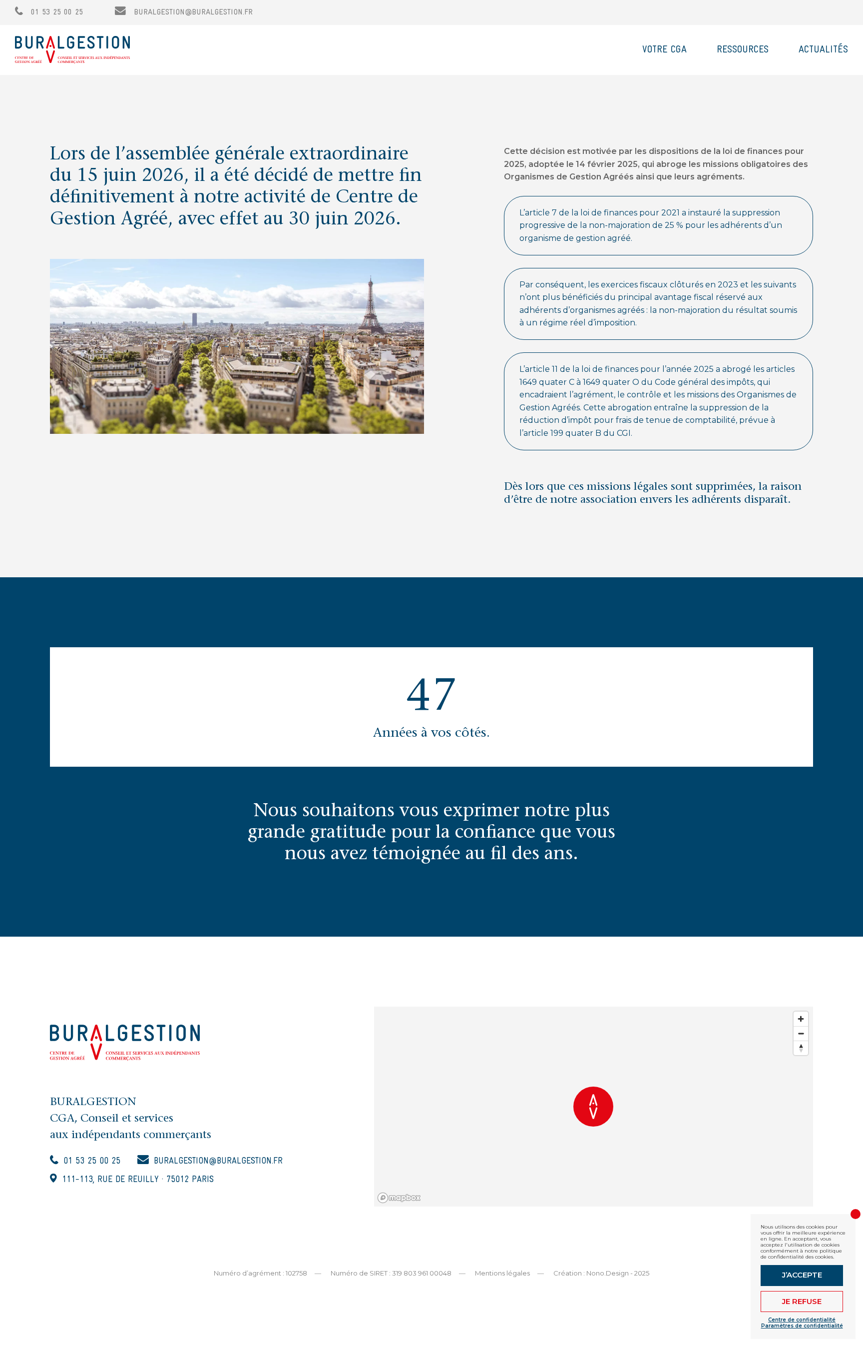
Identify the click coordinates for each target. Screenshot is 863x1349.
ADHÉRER (808, 12)
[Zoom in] (801, 1019)
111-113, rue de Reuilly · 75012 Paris (138, 1180)
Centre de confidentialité (802, 1320)
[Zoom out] (801, 1033)
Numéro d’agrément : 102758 (260, 1273)
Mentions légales (502, 1273)
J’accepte (802, 1275)
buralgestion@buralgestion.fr (192, 12)
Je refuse (802, 1301)
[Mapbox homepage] (399, 1198)
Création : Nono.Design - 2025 (601, 1273)
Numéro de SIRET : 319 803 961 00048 (391, 1273)
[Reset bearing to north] (801, 1048)
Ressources (743, 50)
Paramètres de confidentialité (802, 1326)
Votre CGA (664, 50)
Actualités (823, 50)
